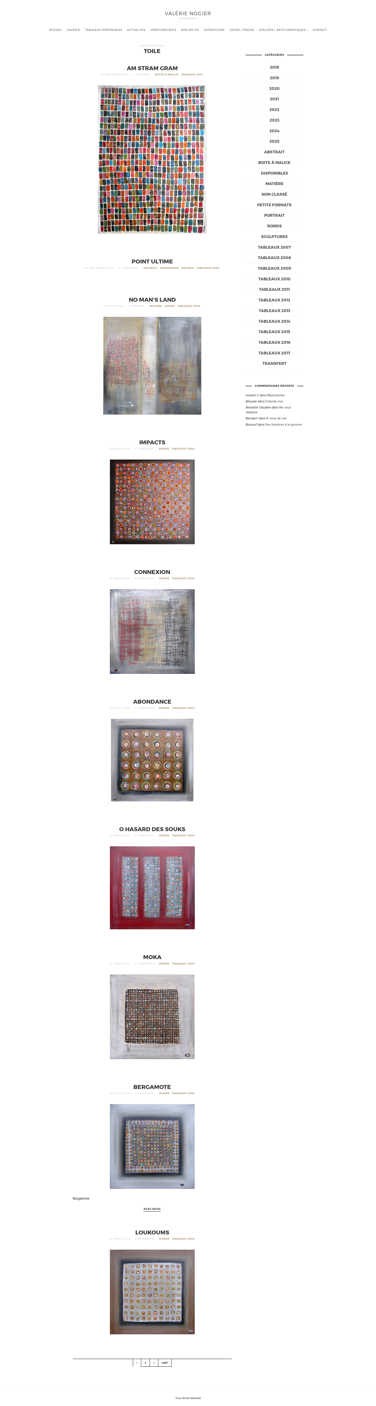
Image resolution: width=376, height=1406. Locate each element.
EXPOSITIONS (214, 29)
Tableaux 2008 (183, 835)
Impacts (152, 442)
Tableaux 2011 (192, 74)
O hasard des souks (152, 828)
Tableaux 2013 (274, 310)
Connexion (152, 571)
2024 (274, 130)
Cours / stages (242, 29)
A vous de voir (276, 418)
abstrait (150, 267)
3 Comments (144, 448)
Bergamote (152, 1086)
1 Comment (141, 74)
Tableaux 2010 (274, 278)
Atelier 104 (190, 29)
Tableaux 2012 (274, 300)
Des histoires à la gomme (283, 425)
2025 (274, 141)
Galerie (73, 29)
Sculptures (274, 236)
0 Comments (144, 578)
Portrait (274, 215)
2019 (274, 77)
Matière (187, 267)
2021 (274, 98)
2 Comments (128, 267)
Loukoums (152, 1232)
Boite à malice (166, 74)
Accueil (55, 29)
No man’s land (152, 299)
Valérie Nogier (188, 13)
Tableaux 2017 (274, 353)
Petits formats (274, 204)
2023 (274, 120)
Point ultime (152, 261)
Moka (152, 956)
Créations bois (163, 29)
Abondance (152, 701)
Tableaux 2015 (274, 331)
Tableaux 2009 (207, 267)
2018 (274, 67)
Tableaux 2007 (183, 707)
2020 (274, 88)
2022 (274, 109)
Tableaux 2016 (274, 342)
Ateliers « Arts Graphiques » (283, 29)
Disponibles (169, 267)
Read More (152, 1209)
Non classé (274, 194)
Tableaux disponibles (103, 29)
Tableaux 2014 (274, 321)
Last (165, 1362)
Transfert (274, 363)
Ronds (170, 305)
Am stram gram (152, 68)
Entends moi (274, 401)
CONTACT (320, 29)
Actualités (136, 29)
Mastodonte (276, 395)
